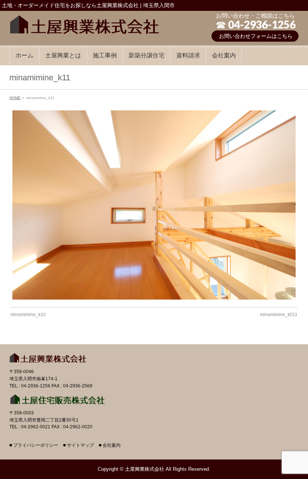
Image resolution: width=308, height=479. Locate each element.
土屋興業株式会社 (144, 469)
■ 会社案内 (110, 445)
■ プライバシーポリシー (33, 445)
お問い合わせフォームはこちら (256, 36)
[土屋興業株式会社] (84, 23)
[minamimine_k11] (153, 205)
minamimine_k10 (28, 314)
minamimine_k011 (278, 314)
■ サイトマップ (78, 445)
